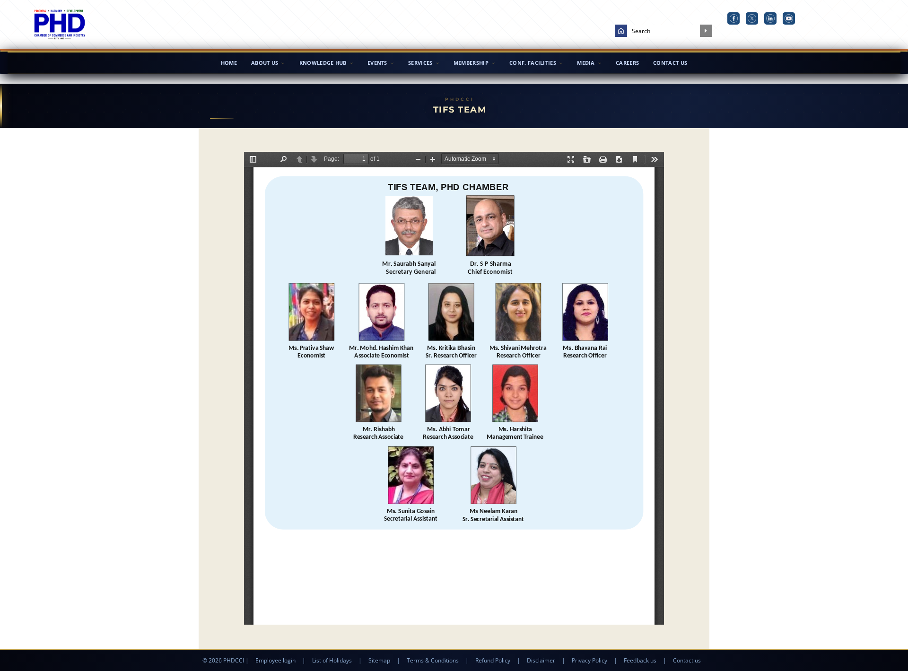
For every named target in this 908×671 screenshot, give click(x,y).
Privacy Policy (589, 660)
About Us (264, 62)
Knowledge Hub (323, 62)
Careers (627, 62)
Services (420, 62)
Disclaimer (541, 660)
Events (377, 62)
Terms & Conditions (433, 660)
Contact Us (670, 62)
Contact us (687, 660)
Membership (471, 62)
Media (586, 62)
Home (229, 62)
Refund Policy (492, 660)
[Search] (706, 31)
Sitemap (379, 660)
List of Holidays (332, 660)
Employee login (275, 660)
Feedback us (640, 660)
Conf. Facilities (532, 62)
